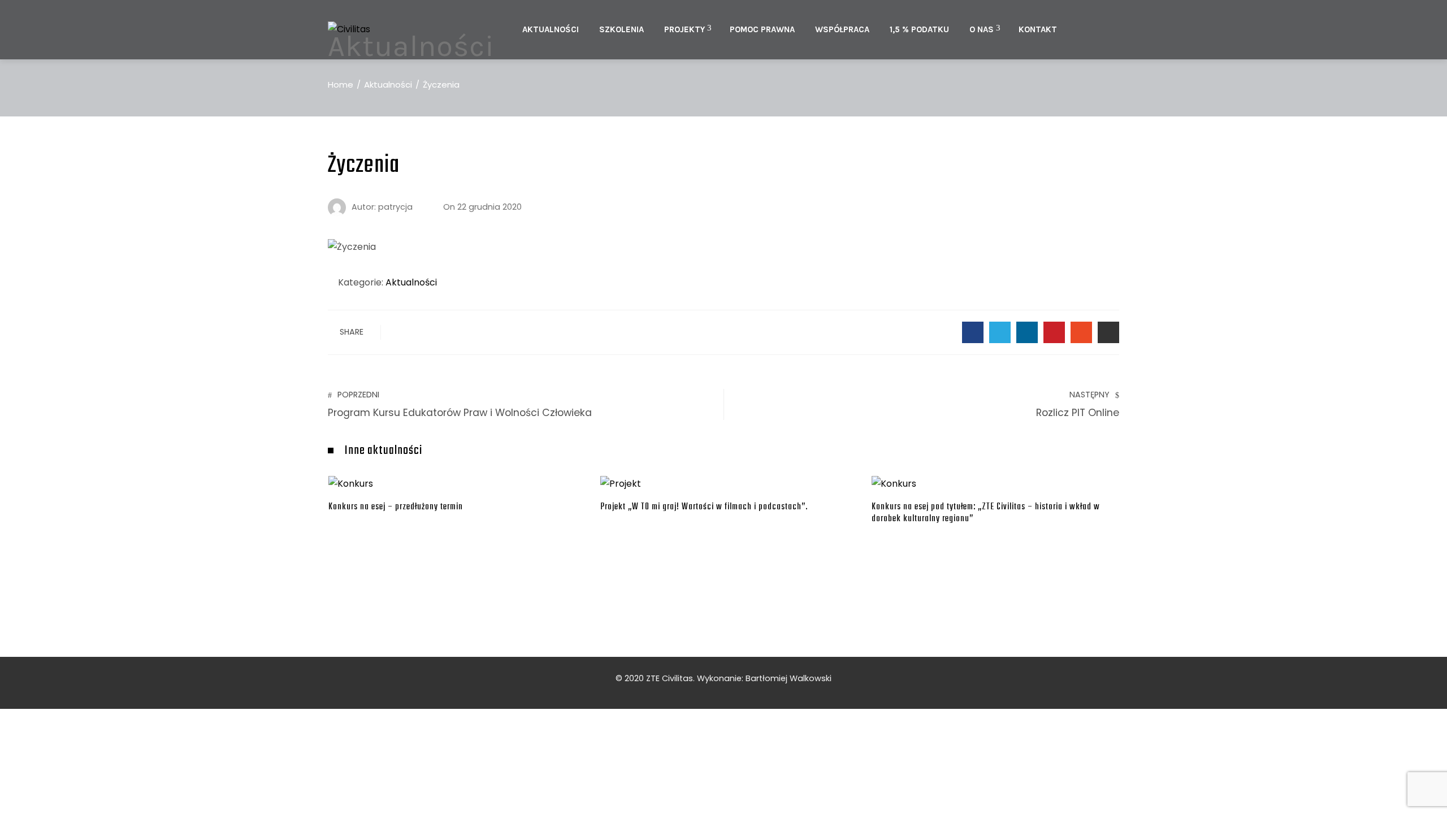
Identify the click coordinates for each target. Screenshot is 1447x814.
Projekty (684, 29)
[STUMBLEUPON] (1081, 332)
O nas (981, 29)
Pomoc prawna (762, 29)
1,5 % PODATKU (919, 29)
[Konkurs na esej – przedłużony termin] (350, 483)
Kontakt (1038, 29)
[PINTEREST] (1054, 332)
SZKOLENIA (621, 29)
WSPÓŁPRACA (842, 29)
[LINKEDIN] (1027, 332)
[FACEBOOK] (973, 332)
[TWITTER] (1000, 332)
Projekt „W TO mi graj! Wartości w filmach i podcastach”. (704, 507)
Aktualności (550, 29)
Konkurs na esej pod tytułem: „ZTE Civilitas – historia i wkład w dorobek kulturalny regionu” (986, 513)
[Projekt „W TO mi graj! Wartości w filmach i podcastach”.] (620, 483)
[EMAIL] (1108, 332)
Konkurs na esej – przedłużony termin (395, 507)
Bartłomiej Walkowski (788, 678)
